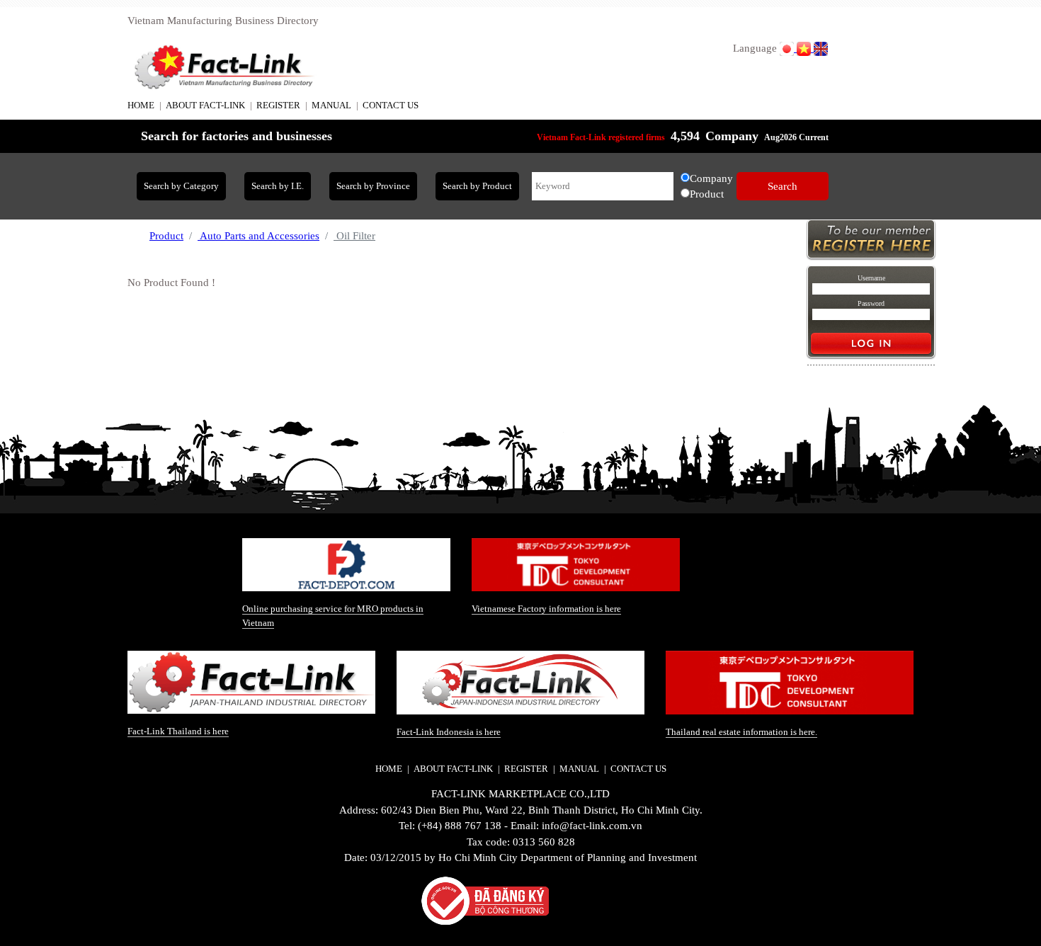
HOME (140, 105)
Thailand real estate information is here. (741, 731)
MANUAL (331, 105)
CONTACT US (391, 105)
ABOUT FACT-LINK (205, 105)
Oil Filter (354, 235)
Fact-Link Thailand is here (178, 731)
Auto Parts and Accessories (258, 235)
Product (166, 235)
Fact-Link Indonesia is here (449, 731)
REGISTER (278, 105)
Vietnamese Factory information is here (546, 608)
